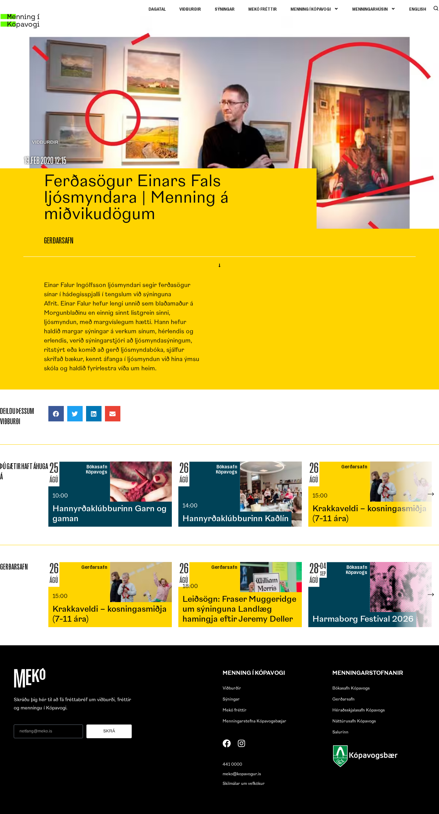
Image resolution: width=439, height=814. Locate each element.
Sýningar (225, 9)
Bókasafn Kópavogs (351, 688)
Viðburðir (190, 9)
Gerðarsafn (343, 699)
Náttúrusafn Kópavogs (354, 721)
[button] (56, 413)
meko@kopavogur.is (242, 774)
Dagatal (157, 9)
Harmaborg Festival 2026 (363, 619)
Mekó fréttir (262, 9)
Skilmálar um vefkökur (244, 784)
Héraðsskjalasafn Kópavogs (358, 710)
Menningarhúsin (370, 9)
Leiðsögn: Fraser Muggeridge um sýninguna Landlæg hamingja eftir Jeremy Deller (239, 610)
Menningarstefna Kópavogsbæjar (254, 721)
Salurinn (340, 732)
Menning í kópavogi (310, 9)
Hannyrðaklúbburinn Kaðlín (235, 519)
